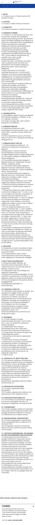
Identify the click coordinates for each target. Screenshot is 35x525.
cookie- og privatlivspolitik (15, 520)
